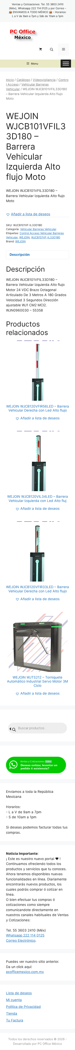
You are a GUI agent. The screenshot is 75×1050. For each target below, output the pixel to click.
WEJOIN (24, 237)
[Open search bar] (52, 49)
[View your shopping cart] (40, 49)
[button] (28, 214)
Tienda (11, 1014)
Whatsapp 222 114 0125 (25, 935)
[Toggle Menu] (66, 63)
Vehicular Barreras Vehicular (38, 229)
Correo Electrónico (20, 941)
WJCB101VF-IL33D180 (45, 237)
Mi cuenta (14, 1000)
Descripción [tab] (20, 255)
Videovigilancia (44, 80)
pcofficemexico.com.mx (25, 972)
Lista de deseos (19, 993)
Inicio (10, 80)
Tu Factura (14, 1020)
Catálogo (23, 80)
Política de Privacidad (23, 1007)
